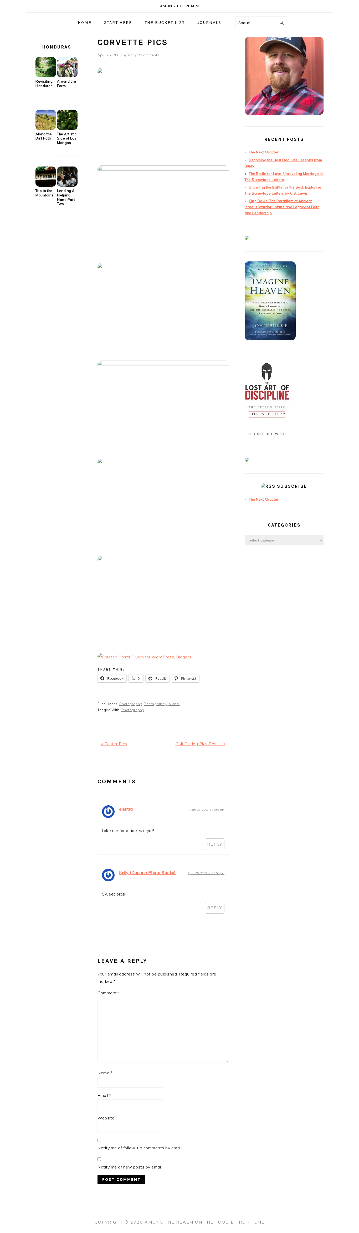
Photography (130, 704)
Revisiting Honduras (44, 83)
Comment (109, 992)
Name (105, 1072)
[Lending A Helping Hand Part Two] (67, 185)
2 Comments (148, 55)
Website (106, 1118)
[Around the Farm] (67, 76)
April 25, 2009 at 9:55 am (207, 809)
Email (104, 1095)
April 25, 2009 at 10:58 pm (206, 873)
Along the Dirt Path (43, 136)
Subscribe (292, 486)
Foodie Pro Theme (240, 1222)
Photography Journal (162, 704)
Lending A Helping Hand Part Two (66, 197)
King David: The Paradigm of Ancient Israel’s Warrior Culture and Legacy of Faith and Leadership (282, 207)
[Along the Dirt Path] (45, 129)
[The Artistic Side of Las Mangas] (67, 129)
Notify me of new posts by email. (130, 1167)
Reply (214, 844)
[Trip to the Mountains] (45, 185)
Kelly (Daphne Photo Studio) (147, 872)
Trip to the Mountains (44, 193)
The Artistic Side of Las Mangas (66, 138)
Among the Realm (179, 5)
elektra (126, 809)
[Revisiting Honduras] (45, 76)
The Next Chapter (264, 152)
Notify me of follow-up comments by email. (140, 1147)
